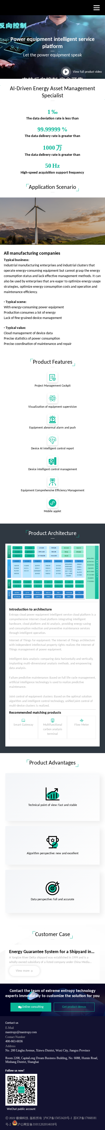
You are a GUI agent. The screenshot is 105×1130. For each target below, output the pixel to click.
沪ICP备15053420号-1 (57, 1118)
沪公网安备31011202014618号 (37, 1124)
